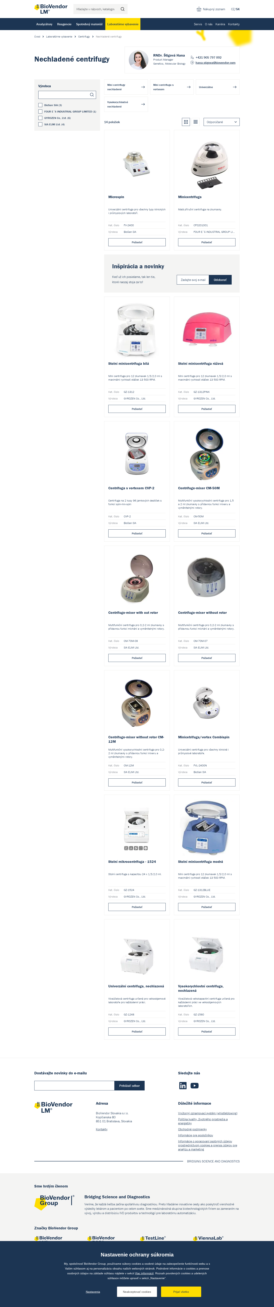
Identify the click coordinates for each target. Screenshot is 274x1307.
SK (238, 9)
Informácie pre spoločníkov (195, 1135)
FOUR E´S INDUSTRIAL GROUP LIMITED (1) (70, 111)
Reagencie (64, 24)
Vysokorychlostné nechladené (117, 104)
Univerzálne (206, 87)
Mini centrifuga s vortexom (163, 87)
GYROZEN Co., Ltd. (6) (57, 118)
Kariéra (220, 24)
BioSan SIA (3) (53, 105)
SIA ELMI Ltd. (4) (54, 124)
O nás (208, 24)
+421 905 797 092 (208, 57)
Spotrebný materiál (89, 24)
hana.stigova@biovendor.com (215, 63)
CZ (232, 9)
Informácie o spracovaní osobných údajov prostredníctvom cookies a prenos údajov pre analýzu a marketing (207, 1145)
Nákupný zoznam (214, 9)
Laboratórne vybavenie (122, 24)
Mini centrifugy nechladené (116, 87)
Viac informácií (144, 1273)
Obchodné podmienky (192, 1129)
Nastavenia (93, 1291)
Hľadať (123, 9)
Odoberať (220, 280)
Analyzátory (44, 24)
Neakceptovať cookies (137, 1291)
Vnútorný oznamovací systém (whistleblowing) (207, 1113)
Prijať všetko (181, 1291)
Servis (198, 24)
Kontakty (234, 24)
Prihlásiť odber (129, 1086)
